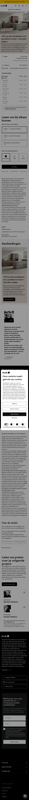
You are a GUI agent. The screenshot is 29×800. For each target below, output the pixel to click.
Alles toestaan (14, 414)
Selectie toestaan (14, 408)
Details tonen (14, 417)
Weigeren (14, 403)
